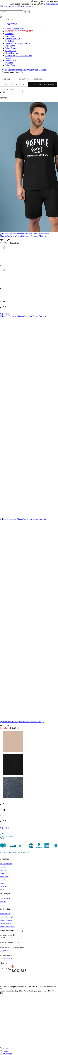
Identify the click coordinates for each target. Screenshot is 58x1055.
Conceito (3, 902)
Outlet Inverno (11, 53)
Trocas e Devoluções (7, 917)
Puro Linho (10, 46)
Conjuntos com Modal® (42, 84)
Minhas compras (6, 920)
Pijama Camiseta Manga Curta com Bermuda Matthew (23, 236)
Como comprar (5, 914)
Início (24, 70)
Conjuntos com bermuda (31, 79)
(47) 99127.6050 (6, 958)
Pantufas (9, 63)
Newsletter (9, 836)
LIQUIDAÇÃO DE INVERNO (19, 31)
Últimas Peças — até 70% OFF (18, 55)
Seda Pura (9, 41)
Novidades (8, 90)
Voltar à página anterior (12, 70)
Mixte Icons (10, 48)
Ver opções (4, 314)
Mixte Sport (10, 65)
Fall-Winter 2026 (6, 864)
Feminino (9, 33)
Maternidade (10, 60)
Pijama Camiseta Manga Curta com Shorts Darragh (22, 721)
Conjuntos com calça (13, 84)
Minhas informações (7, 927)
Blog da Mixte (5, 898)
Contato (12, 24)
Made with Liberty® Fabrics (17, 43)
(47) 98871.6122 (6, 950)
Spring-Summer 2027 (14, 29)
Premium (3, 873)
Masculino (9, 36)
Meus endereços (5, 923)
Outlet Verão (10, 50)
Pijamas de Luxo (12, 38)
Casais (8, 58)
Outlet (2, 890)
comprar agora (52, 4)
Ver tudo (7, 79)
